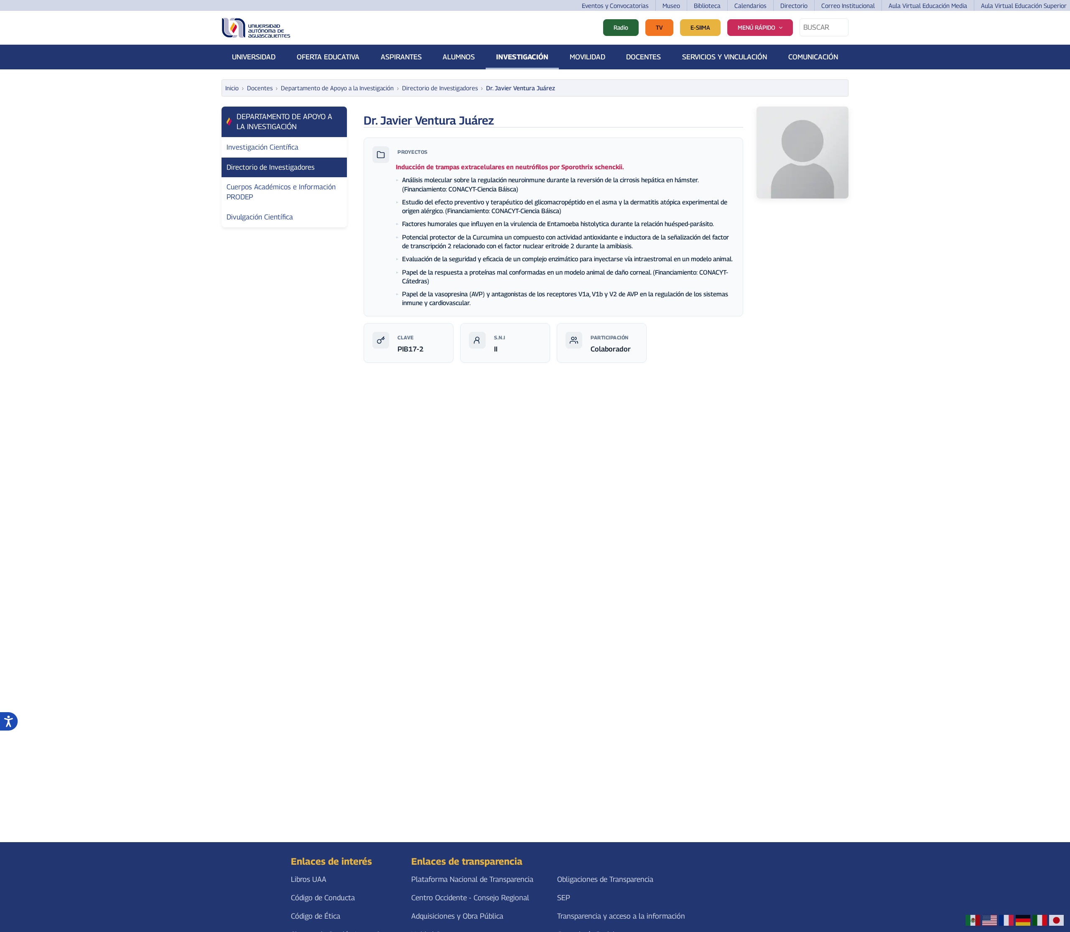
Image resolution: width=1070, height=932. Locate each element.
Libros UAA (308, 879)
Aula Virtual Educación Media (928, 5)
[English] (989, 920)
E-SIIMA (700, 27)
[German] (1023, 920)
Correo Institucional (848, 5)
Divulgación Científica (260, 217)
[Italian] (1039, 920)
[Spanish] (973, 920)
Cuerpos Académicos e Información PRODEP (281, 192)
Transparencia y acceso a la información (621, 916)
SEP (563, 897)
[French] (1006, 920)
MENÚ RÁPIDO (756, 27)
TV (659, 27)
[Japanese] (1056, 920)
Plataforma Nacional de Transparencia (472, 879)
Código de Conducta (323, 897)
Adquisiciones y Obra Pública (457, 916)
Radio (621, 27)
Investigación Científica (262, 147)
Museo (671, 5)
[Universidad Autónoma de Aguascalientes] (256, 27)
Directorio (794, 5)
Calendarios (750, 5)
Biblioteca (707, 5)
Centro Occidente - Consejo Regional (470, 897)
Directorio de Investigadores (271, 167)
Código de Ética (315, 916)
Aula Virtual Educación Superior (1024, 5)
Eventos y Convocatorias (615, 5)
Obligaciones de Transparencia (605, 879)
